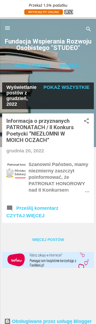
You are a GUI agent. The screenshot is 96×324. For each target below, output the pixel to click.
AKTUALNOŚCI (31, 65)
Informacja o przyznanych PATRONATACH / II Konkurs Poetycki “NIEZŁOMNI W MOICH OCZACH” (40, 130)
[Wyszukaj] (88, 30)
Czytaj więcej (25, 215)
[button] (86, 122)
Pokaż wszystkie (66, 87)
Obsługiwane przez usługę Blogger (51, 321)
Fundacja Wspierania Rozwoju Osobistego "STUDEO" (48, 45)
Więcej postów (48, 240)
